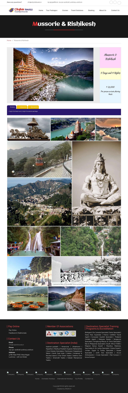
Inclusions (23, 107)
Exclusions (34, 107)
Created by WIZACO (64, 389)
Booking (91, 10)
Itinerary (12, 107)
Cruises (65, 10)
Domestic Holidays (48, 379)
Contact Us (115, 10)
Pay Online (12, 330)
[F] (111, 2)
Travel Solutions (77, 10)
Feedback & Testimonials (17, 333)
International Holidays (65, 379)
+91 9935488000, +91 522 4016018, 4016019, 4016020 (65, 2)
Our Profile (79, 379)
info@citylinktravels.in (35, 2)
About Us (102, 10)
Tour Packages (51, 10)
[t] (115, 2)
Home (41, 10)
